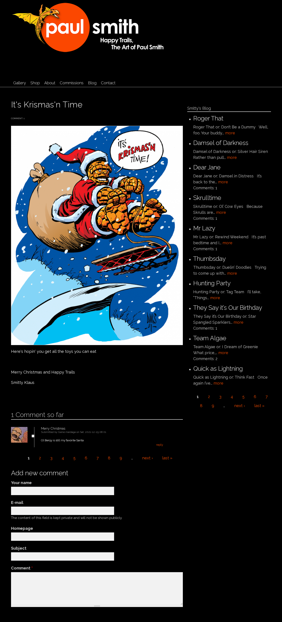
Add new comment (24, 396)
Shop (35, 83)
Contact (108, 83)
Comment (22, 568)
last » (167, 458)
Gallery (19, 83)
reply (159, 444)
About (49, 83)
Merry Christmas (53, 428)
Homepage (22, 528)
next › (147, 458)
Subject (18, 548)
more (230, 133)
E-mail (17, 502)
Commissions (71, 83)
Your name (21, 482)
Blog (92, 83)
